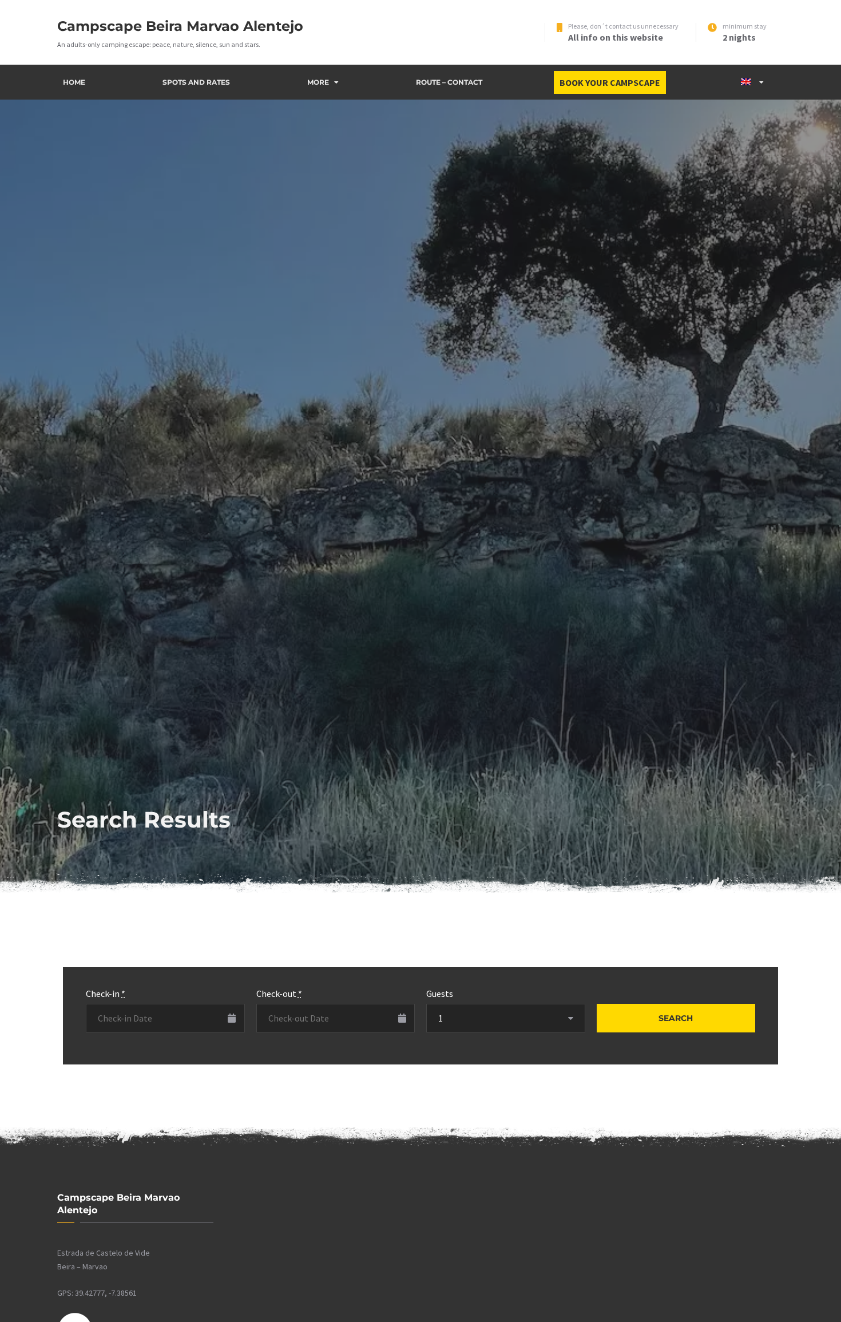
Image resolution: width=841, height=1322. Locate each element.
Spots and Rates (196, 82)
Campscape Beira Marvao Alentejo (180, 26)
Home (74, 82)
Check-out (279, 993)
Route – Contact (449, 82)
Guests (439, 993)
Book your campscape (610, 82)
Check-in (105, 993)
